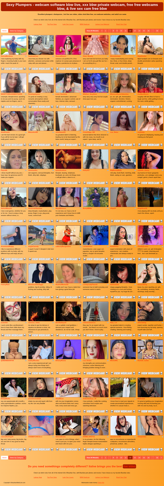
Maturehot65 (33, 132)
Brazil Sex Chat (121, 24)
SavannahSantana (35, 208)
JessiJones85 (115, 437)
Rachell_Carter (143, 360)
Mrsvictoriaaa (115, 56)
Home (4, 31)
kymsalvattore (61, 170)
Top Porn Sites (52, 24)
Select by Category (17, 31)
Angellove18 (142, 208)
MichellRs (114, 360)
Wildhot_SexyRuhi (90, 94)
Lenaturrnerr (87, 246)
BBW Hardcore (84, 24)
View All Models (93, 31)
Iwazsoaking (142, 284)
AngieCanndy (33, 246)
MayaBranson (61, 208)
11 (126, 31)
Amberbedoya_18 (89, 398)
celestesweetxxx (89, 322)
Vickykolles (142, 437)
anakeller (4, 322)
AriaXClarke (5, 132)
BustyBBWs (87, 208)
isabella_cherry (143, 170)
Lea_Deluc (114, 132)
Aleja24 (113, 208)
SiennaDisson (61, 56)
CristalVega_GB (89, 132)
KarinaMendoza (7, 56)
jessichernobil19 (34, 398)
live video (129, 466)
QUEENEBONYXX (7, 360)
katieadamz (114, 284)
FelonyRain (5, 284)
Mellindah (141, 398)
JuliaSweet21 (61, 132)
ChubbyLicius (143, 246)
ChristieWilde (115, 398)
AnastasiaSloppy (7, 246)
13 (135, 31)
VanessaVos (32, 170)
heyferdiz (141, 132)
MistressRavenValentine (119, 94)
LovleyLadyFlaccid (90, 284)
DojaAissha (142, 56)
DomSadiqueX (61, 322)
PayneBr (4, 170)
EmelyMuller (5, 398)
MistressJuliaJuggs (35, 284)
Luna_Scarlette (61, 94)
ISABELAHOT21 (89, 437)
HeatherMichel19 (62, 284)
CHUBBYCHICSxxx (35, 437)
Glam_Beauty (88, 56)
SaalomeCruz (33, 56)
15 (144, 31)
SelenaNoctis (61, 437)
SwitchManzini (6, 208)
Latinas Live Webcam (102, 24)
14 (139, 31)
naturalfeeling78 (7, 437)
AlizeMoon (60, 398)
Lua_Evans (87, 360)
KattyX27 (86, 170)
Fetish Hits (101, 482)
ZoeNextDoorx (143, 94)
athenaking (142, 322)
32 (157, 31)
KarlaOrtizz (114, 246)
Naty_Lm (113, 322)
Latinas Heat (38, 24)
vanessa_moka (34, 322)
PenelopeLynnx (34, 94)
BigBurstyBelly (116, 170)
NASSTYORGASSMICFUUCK (11, 94)
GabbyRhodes (33, 360)
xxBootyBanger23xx (63, 246)
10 (121, 31)
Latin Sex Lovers (68, 24)
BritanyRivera (61, 360)
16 (148, 31)
